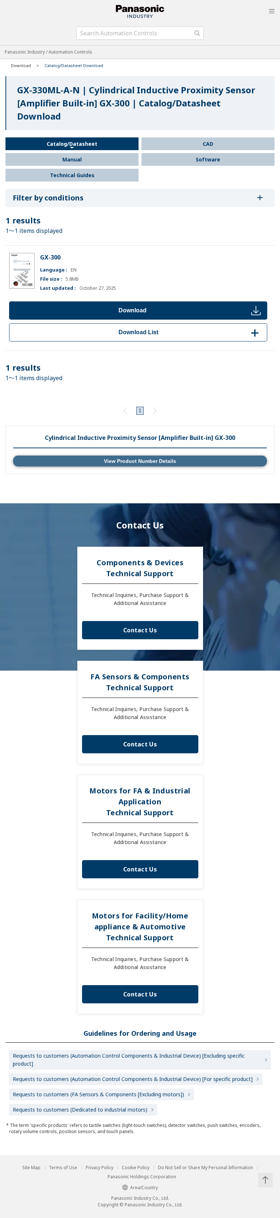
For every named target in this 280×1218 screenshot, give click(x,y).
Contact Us (140, 630)
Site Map (31, 1168)
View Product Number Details (140, 461)
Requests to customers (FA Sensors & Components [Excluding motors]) (98, 1094)
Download (132, 310)
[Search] (197, 33)
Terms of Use (63, 1168)
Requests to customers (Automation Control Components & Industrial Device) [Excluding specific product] (129, 1059)
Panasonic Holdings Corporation (142, 1177)
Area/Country (144, 1187)
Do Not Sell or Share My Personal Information (205, 1168)
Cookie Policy (135, 1168)
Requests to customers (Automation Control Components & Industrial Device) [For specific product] (133, 1078)
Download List (189, 332)
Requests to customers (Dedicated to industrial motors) (80, 1109)
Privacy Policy (99, 1168)
